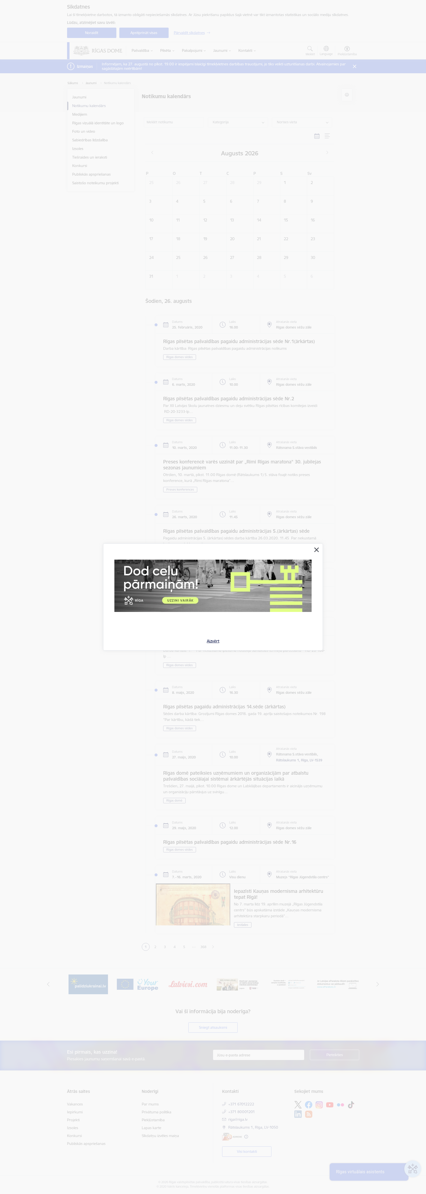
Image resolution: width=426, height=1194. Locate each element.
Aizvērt (213, 641)
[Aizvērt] (316, 550)
